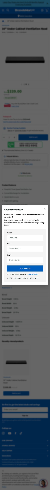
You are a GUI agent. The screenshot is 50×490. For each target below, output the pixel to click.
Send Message (25, 268)
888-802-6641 (33, 274)
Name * (9, 233)
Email (9, 255)
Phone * (9, 244)
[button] (44, 208)
